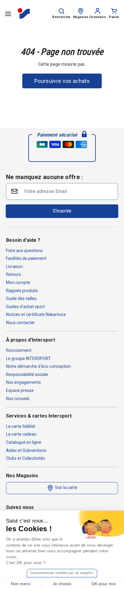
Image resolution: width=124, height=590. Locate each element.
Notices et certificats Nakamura (36, 314)
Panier (114, 17)
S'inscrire (62, 211)
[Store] (80, 10)
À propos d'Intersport (30, 340)
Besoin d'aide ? (23, 240)
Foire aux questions (24, 250)
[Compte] (97, 10)
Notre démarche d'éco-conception (38, 366)
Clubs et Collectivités (25, 458)
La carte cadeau (21, 434)
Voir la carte (65, 487)
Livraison (14, 266)
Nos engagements (23, 382)
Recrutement (18, 350)
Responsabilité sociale (27, 374)
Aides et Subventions (26, 450)
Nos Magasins (22, 475)
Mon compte (18, 282)
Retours (13, 274)
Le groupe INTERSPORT (28, 358)
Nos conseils (17, 398)
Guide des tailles (21, 298)
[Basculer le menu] (8, 13)
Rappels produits (22, 290)
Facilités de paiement (26, 258)
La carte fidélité (20, 426)
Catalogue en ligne (23, 442)
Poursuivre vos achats (62, 81)
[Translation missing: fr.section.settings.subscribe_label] (14, 191)
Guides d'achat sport (25, 306)
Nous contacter (20, 322)
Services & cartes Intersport (39, 416)
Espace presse (20, 390)
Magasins (80, 17)
